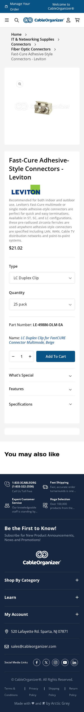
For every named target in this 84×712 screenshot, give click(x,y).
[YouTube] (65, 662)
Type (13, 266)
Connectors (21, 44)
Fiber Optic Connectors (31, 49)
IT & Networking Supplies (32, 39)
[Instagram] (55, 662)
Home (16, 34)
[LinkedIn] (74, 662)
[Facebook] (36, 662)
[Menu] (7, 20)
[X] (46, 662)
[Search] (17, 20)
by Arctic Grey (58, 703)
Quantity (17, 292)
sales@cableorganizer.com (33, 646)
